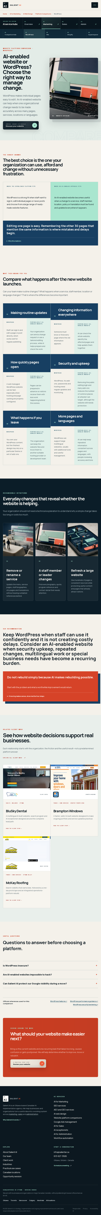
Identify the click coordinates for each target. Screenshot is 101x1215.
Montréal (40, 1200)
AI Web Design (28, 14)
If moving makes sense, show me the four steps (26, 696)
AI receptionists (61, 1130)
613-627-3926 (60, 1156)
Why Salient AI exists (12, 1120)
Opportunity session (12, 1176)
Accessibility (94, 1208)
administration (32, 1114)
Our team (7, 1156)
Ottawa (5, 1200)
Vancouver (23, 1200)
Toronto (14, 1200)
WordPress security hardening (85, 1005)
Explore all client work (14, 757)
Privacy (85, 1208)
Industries (7, 1164)
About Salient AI (10, 1152)
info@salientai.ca (61, 1152)
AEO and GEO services (64, 1109)
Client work (8, 1160)
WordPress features (58, 1001)
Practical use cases (12, 1168)
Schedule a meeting (63, 1165)
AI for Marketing (15, 14)
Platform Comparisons (43, 14)
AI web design (60, 1113)
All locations (50, 1200)
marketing (13, 1114)
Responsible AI (76, 1210)
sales (20, 1114)
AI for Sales (59, 1126)
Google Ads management (65, 1122)
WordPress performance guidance (84, 1001)
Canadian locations (11, 1172)
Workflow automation (63, 1138)
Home (5, 14)
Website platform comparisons (68, 1117)
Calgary (32, 1200)
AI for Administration (63, 1134)
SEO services (60, 1105)
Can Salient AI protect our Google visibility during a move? (35, 983)
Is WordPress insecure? (16, 965)
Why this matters (14, 241)
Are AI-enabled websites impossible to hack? (27, 974)
